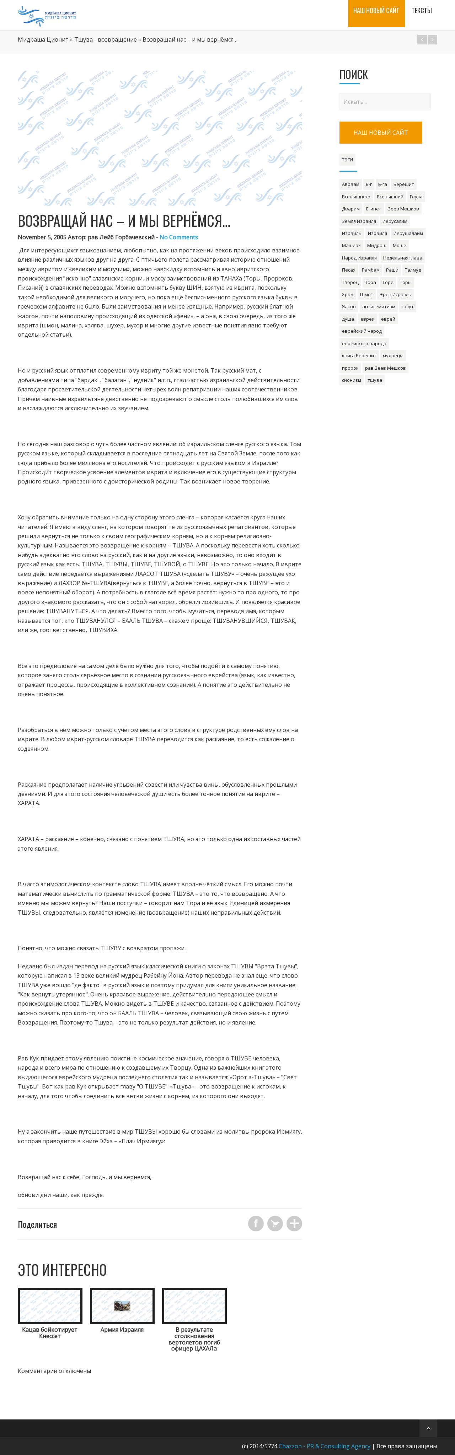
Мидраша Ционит (43, 39)
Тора (370, 282)
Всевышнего (356, 196)
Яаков (349, 306)
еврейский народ (362, 331)
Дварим (351, 208)
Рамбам (371, 270)
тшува (375, 380)
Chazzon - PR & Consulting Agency (324, 1446)
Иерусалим (394, 221)
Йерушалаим (408, 233)
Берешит (404, 184)
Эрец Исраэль (395, 294)
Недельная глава (402, 258)
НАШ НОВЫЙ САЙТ (381, 133)
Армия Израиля (122, 1329)
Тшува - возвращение (105, 39)
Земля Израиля (359, 221)
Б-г (369, 184)
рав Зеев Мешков (385, 368)
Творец (350, 282)
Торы (406, 282)
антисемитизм (378, 306)
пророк (350, 368)
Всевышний (390, 196)
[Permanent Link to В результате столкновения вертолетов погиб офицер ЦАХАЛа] (194, 1322)
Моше (399, 245)
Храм (348, 294)
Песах (348, 270)
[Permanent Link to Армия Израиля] (122, 1322)
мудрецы (393, 355)
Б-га (382, 184)
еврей (388, 319)
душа (348, 319)
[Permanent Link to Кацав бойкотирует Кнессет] (50, 1322)
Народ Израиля (359, 258)
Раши (392, 270)
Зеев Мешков (403, 208)
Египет (373, 208)
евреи (367, 319)
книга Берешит (359, 355)
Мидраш (376, 245)
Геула (416, 196)
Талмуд (413, 270)
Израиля (377, 233)
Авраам (350, 184)
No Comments (179, 237)
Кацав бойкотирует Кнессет (49, 1333)
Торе (388, 282)
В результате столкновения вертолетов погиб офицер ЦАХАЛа (194, 1339)
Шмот (366, 294)
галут (408, 306)
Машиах (351, 245)
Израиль (352, 233)
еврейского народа (364, 343)
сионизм (351, 380)
